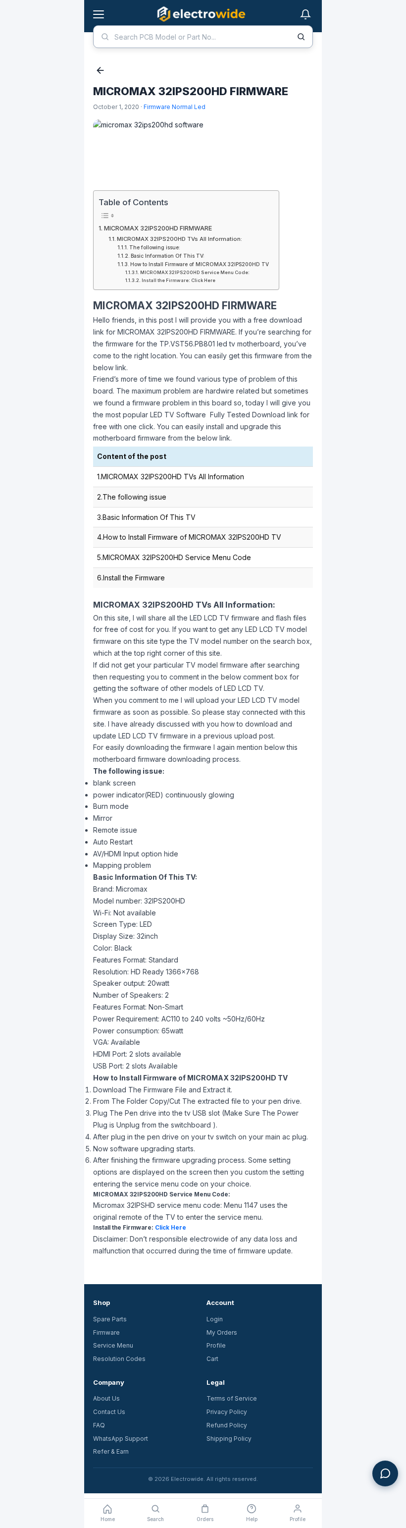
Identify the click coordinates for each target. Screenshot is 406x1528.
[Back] (100, 71)
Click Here (170, 1227)
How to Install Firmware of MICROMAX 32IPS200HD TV (199, 264)
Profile (216, 1345)
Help (251, 1519)
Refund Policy (226, 1425)
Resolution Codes (119, 1358)
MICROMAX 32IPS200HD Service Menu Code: (195, 272)
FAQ (99, 1425)
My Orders (221, 1332)
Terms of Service (231, 1398)
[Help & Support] (385, 1473)
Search (155, 1519)
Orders (205, 1519)
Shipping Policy (229, 1438)
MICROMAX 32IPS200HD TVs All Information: (179, 238)
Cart (212, 1358)
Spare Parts (110, 1319)
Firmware (157, 107)
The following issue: (154, 247)
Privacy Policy (226, 1411)
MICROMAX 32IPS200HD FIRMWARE (158, 228)
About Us (106, 1398)
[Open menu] (98, 14)
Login (214, 1319)
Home (108, 1519)
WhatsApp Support (120, 1438)
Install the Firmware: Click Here (178, 280)
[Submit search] (301, 36)
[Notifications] (305, 14)
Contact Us (109, 1411)
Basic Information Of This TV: (167, 256)
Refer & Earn (111, 1451)
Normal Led (188, 107)
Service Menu (113, 1345)
